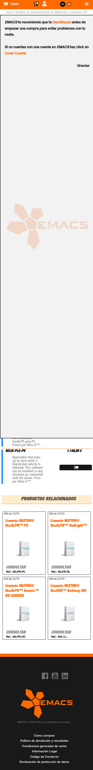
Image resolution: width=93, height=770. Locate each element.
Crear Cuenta (15, 53)
